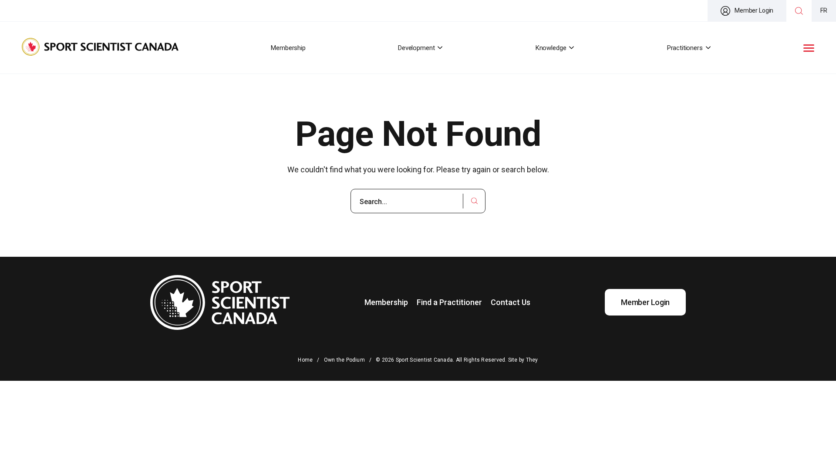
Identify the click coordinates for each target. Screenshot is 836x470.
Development (416, 48)
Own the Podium (344, 360)
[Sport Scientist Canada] (100, 47)
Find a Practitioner (449, 302)
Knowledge (551, 48)
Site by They (523, 360)
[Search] (799, 11)
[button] (808, 48)
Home (305, 360)
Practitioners (685, 48)
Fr (823, 10)
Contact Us (510, 302)
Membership (288, 48)
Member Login (754, 10)
